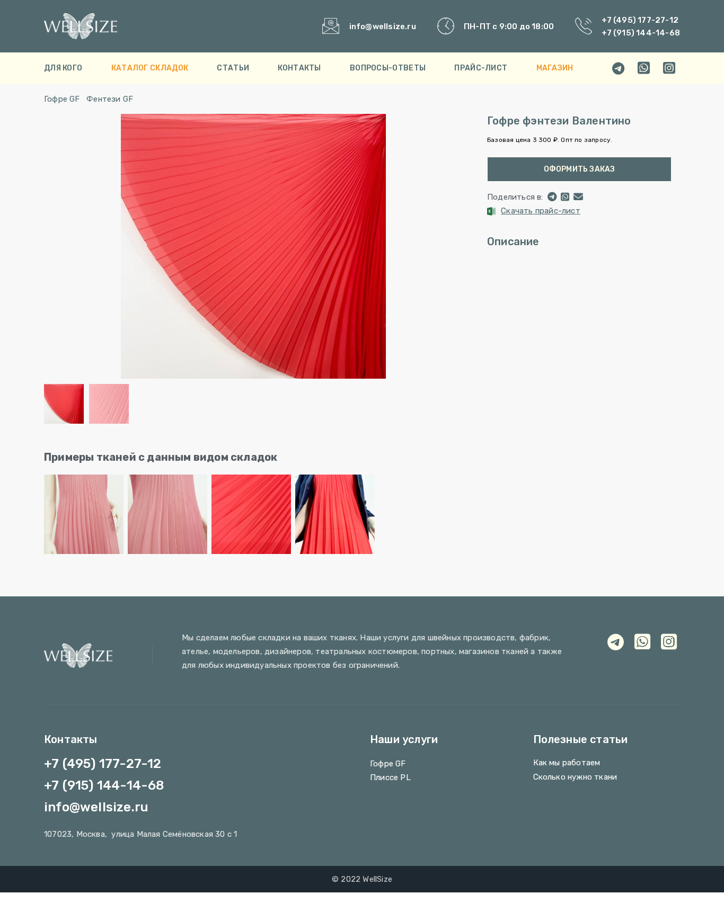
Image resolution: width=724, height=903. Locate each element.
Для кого (63, 68)
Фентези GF (109, 99)
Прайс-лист (480, 68)
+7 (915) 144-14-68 (641, 33)
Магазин (554, 68)
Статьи (233, 68)
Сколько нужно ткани (575, 777)
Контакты (299, 68)
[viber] (669, 68)
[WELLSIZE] (117, 26)
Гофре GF (62, 99)
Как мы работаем (567, 762)
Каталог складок (150, 68)
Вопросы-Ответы (388, 68)
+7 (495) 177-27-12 (640, 20)
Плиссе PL (390, 777)
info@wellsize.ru (382, 26)
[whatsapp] (644, 68)
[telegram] (618, 68)
